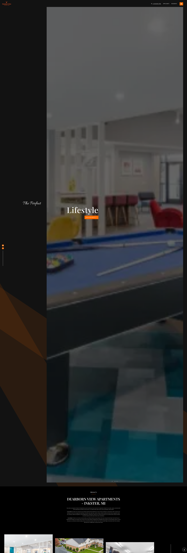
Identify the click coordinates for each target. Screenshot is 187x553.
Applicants (166, 4)
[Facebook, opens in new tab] (3, 245)
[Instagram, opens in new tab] (3, 248)
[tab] (113, 481)
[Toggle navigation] (181, 3)
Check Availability (91, 217)
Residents (174, 4)
